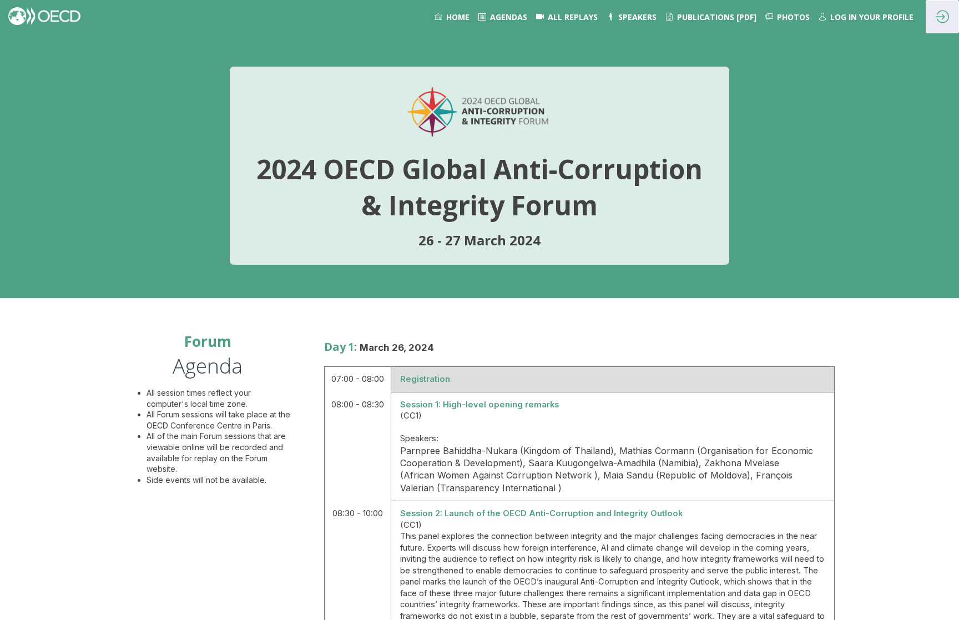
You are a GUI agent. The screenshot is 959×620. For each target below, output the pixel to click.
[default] (567, 16)
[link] (452, 16)
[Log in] (942, 16)
